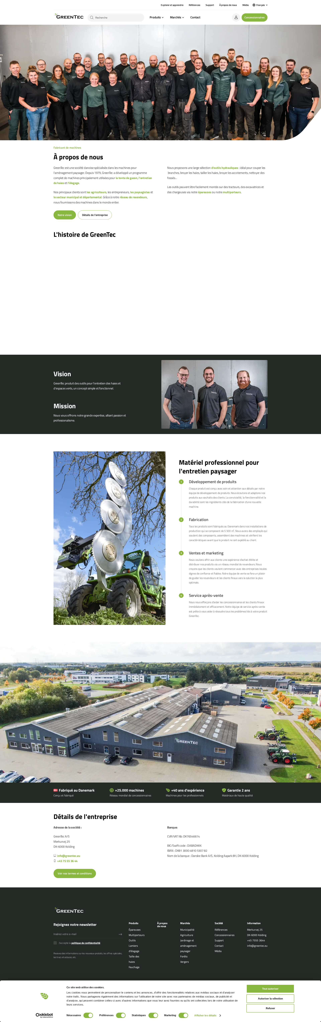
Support (210, 5)
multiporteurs (232, 192)
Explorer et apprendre (172, 5)
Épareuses (134, 930)
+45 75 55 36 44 (67, 861)
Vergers (184, 962)
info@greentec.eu (68, 856)
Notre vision (65, 215)
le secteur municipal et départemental (77, 197)
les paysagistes (140, 192)
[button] (260, 5)
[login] (236, 17)
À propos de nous (228, 5)
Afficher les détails (205, 1015)
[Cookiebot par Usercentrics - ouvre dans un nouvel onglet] (44, 1015)
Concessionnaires (254, 17)
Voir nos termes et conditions (75, 873)
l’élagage (73, 183)
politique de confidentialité (85, 943)
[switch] (121, 1015)
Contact (195, 17)
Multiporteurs (136, 935)
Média (245, 5)
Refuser (270, 1008)
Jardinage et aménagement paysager (188, 945)
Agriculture (186, 935)
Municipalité (187, 930)
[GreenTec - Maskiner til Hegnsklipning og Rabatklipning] (68, 17)
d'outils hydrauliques (224, 167)
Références (194, 5)
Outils (132, 940)
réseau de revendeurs (133, 197)
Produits (155, 18)
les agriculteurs (96, 192)
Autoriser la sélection (270, 998)
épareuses (204, 192)
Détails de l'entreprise (95, 215)
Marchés (175, 18)
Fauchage (134, 967)
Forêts (183, 956)
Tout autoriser (270, 988)
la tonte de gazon (126, 178)
